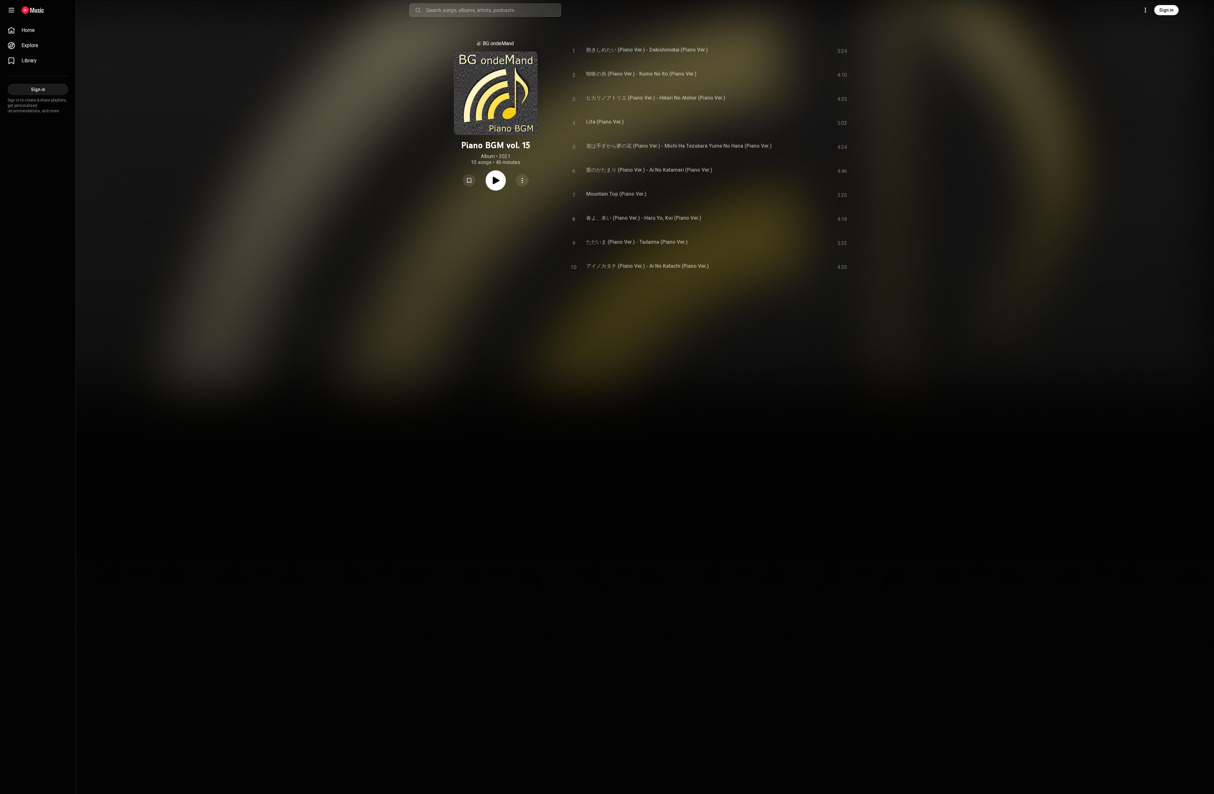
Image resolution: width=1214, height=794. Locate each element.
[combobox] (493, 10)
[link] (38, 30)
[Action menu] (522, 180)
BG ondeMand (498, 43)
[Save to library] (469, 180)
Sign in (1166, 10)
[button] (469, 180)
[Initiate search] (418, 10)
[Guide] (11, 10)
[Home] (32, 10)
